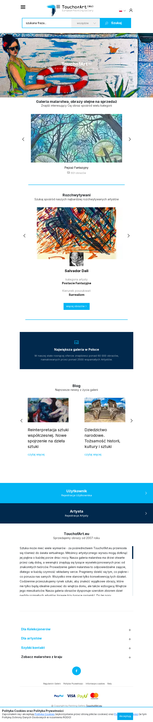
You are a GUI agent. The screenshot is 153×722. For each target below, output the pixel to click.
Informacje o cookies (95, 683)
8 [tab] (82, 92)
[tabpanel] (76, 65)
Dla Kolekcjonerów (36, 629)
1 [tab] (64, 92)
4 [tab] (72, 92)
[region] (76, 571)
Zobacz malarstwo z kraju (41, 657)
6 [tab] (77, 92)
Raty (109, 683)
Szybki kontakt (33, 648)
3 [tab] (70, 92)
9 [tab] (85, 92)
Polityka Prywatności (73, 683)
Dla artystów (31, 638)
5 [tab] (75, 92)
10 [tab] (88, 92)
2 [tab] (67, 92)
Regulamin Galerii (52, 683)
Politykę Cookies (45, 714)
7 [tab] (80, 92)
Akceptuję (125, 716)
